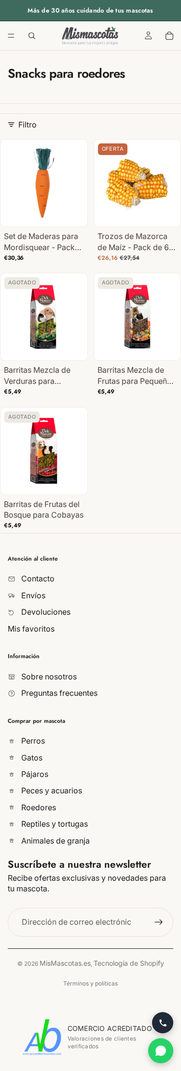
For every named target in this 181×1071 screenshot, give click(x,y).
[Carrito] (169, 35)
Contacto (37, 578)
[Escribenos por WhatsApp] (160, 1050)
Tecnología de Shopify (129, 963)
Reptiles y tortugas (53, 824)
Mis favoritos (31, 628)
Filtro (27, 124)
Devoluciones (44, 612)
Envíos (32, 595)
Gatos (30, 757)
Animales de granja (54, 840)
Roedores (37, 807)
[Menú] (11, 36)
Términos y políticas (90, 983)
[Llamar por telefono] (162, 1022)
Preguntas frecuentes (58, 693)
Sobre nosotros (48, 676)
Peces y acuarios (50, 790)
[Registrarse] (159, 922)
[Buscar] (31, 35)
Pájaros (33, 774)
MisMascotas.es (65, 963)
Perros (32, 741)
